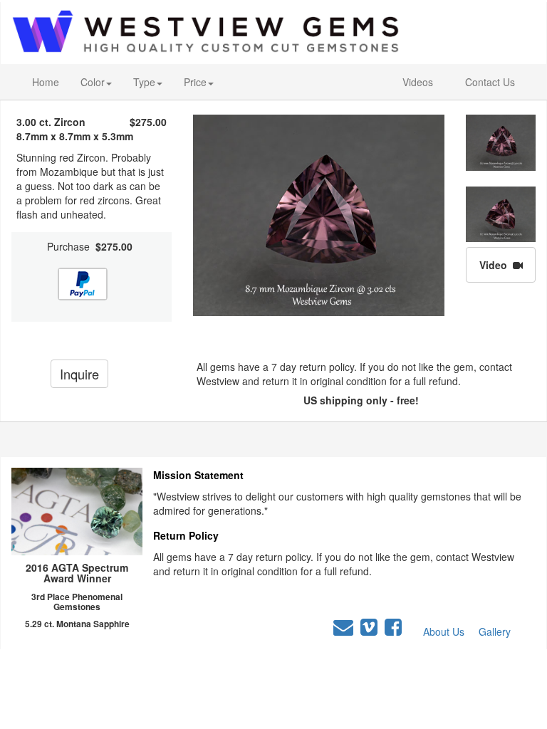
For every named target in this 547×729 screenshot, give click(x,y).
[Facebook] (393, 627)
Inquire (79, 373)
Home (45, 82)
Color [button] (92, 82)
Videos (417, 82)
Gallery (495, 631)
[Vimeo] (368, 627)
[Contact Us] (343, 627)
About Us (443, 631)
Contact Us (490, 82)
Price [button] (195, 82)
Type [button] (144, 82)
